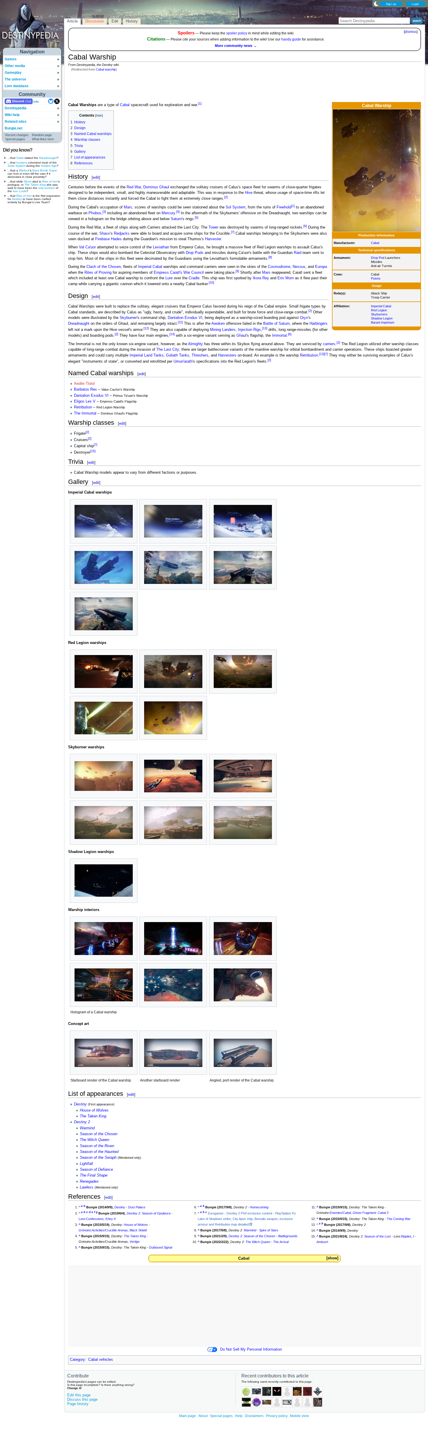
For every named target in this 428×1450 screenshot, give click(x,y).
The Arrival (281, 1242)
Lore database (17, 86)
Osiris (20, 157)
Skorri (27, 181)
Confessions (95, 1219)
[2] (226, 197)
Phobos (95, 213)
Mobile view (299, 1416)
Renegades (89, 1181)
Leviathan (161, 247)
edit (96, 177)
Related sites (15, 122)
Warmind (87, 1128)
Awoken (218, 324)
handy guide (291, 39)
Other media (15, 66)
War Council (193, 273)
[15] (92, 451)
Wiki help (12, 115)
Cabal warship (106, 69)
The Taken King (35, 184)
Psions (376, 278)
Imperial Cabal (381, 306)
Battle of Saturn (276, 324)
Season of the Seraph (98, 1158)
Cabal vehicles (100, 1360)
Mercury (168, 213)
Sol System (235, 207)
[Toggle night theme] (376, 3)
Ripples (406, 1236)
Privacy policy (277, 1416)
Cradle (194, 278)
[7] (232, 232)
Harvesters (227, 356)
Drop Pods (195, 253)
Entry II (110, 1219)
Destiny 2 (82, 1122)
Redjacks (122, 233)
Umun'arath (183, 361)
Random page (42, 135)
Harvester (213, 239)
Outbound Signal (160, 1247)
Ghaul (241, 335)
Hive (248, 193)
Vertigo (134, 1241)
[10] (211, 282)
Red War (134, 187)
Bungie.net (13, 128)
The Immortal (85, 413)
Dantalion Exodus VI (185, 318)
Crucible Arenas (116, 1230)
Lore (82, 1219)
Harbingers (318, 324)
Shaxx (104, 233)
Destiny (17, 199)
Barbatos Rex (85, 389)
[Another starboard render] (173, 1053)
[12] (146, 328)
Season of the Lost (377, 1236)
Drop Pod (377, 257)
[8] (270, 257)
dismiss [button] (411, 32)
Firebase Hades (108, 239)
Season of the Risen (97, 1146)
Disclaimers (254, 1416)
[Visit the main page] (32, 27)
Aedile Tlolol (84, 384)
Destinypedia (15, 108)
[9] (237, 271)
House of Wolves (94, 1110)
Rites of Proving (98, 273)
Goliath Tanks (177, 356)
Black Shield (138, 1230)
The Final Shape (93, 1175)
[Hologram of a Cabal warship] (103, 984)
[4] (178, 211)
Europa (321, 267)
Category (77, 1360)
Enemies (336, 1212)
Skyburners (379, 314)
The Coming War (399, 1219)
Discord (18, 101)
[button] (332, 1258)
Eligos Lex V (84, 401)
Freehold (284, 207)
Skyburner (128, 318)
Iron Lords (19, 191)
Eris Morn (285, 278)
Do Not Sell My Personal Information (251, 1349)
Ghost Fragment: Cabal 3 (370, 1212)
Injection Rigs (249, 330)
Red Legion (379, 310)
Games (11, 59)
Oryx (304, 318)
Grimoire (85, 1230)
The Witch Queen (94, 1140)
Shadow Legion (381, 318)
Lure (169, 278)
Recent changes (17, 135)
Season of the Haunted (99, 1152)
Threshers (200, 356)
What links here (43, 139)
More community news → (236, 46)
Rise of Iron (50, 181)
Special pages (15, 139)
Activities (98, 1230)
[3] (104, 211)
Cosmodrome (279, 267)
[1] (199, 103)
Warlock (24, 170)
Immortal (279, 335)
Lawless (86, 1187)
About (203, 1416)
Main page (187, 1416)
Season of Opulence (156, 1213)
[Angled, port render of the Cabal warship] (242, 1053)
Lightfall (86, 1164)
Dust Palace (136, 1207)
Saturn (176, 219)
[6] (305, 226)
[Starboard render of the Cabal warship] (103, 1053)
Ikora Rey (261, 278)
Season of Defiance (96, 1170)
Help (239, 1416)
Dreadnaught (48, 157)
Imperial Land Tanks (147, 356)
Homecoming (259, 1207)
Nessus (299, 267)
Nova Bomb (40, 170)
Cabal (375, 243)
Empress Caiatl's (168, 273)
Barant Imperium (382, 322)
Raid (297, 253)
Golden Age (49, 165)
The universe (15, 79)
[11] (180, 322)
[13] (264, 328)
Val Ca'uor (87, 247)
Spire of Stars (268, 1230)
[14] (172, 334)
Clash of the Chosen (103, 267)
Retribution (309, 356)
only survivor (46, 187)
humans (21, 162)
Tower (213, 228)
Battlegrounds (288, 1236)
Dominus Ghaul (156, 187)
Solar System (16, 165)
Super (53, 170)
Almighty (195, 344)
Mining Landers (223, 330)
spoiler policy (236, 33)
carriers (329, 344)
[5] (196, 217)
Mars (128, 207)
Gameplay (13, 73)
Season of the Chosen (98, 1134)
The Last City (167, 349)
